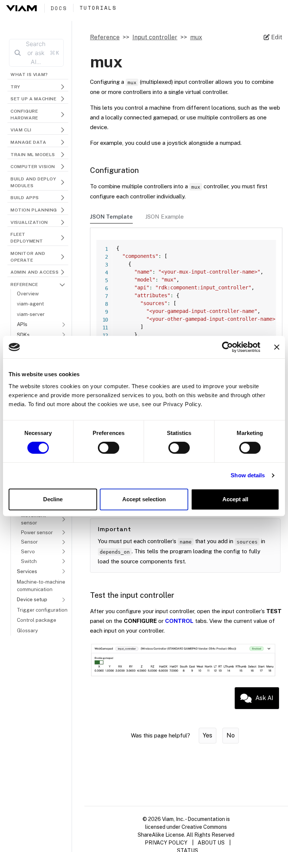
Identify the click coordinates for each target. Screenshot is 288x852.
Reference (105, 37)
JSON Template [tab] (111, 216)
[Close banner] (276, 347)
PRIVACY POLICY (166, 843)
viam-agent (30, 304)
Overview (28, 293)
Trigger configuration (42, 610)
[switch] (108, 448)
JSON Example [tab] (164, 216)
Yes (207, 735)
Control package (36, 620)
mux (196, 37)
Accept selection (144, 499)
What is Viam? (29, 74)
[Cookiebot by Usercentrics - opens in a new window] (227, 347)
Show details (248, 475)
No (230, 735)
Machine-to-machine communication (41, 585)
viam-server (31, 314)
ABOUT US (211, 843)
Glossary (27, 630)
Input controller (154, 37)
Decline (53, 499)
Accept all (235, 499)
